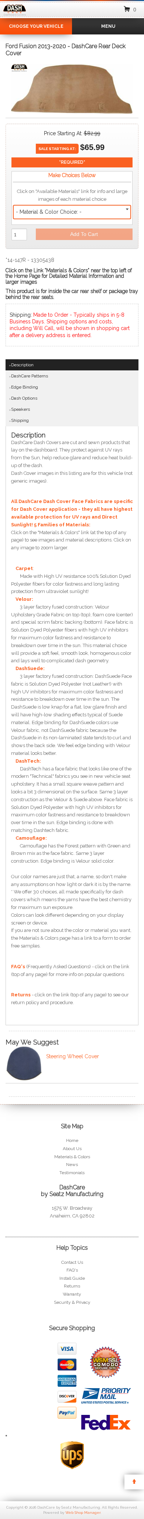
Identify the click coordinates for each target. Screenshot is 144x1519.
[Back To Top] (134, 1482)
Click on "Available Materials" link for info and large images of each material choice (72, 195)
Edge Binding (24, 387)
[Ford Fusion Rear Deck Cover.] (72, 91)
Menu (108, 26)
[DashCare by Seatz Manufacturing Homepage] (15, 16)
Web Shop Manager (82, 1512)
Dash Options (24, 398)
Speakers (20, 409)
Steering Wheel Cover (72, 1056)
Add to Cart (84, 234)
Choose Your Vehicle (36, 26)
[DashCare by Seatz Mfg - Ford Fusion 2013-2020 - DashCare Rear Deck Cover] (19, 69)
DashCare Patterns (29, 376)
